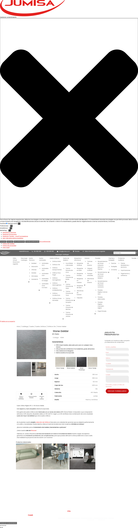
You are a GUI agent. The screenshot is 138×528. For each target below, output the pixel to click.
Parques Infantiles (90, 274)
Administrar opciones (9, 232)
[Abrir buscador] (137, 253)
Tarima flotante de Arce (69, 270)
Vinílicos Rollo (56, 261)
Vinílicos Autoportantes (57, 269)
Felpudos (79, 298)
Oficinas (33, 270)
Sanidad (33, 263)
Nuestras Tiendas (33, 497)
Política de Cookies (8, 244)
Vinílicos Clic (56, 265)
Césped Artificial (89, 269)
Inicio (18, 326)
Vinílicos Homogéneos (56, 279)
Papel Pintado (102, 311)
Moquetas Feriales (80, 274)
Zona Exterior (55, 505)
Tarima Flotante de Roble (69, 277)
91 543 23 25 (90, 520)
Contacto (31, 499)
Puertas (113, 263)
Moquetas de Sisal (80, 286)
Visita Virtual (32, 495)
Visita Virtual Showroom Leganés (94, 251)
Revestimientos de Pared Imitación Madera (102, 275)
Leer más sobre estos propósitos (13, 238)
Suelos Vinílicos (54, 258)
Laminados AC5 (45, 269)
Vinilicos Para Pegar (56, 274)
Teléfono (108, 358)
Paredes (97, 258)
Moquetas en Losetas (80, 280)
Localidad (108, 363)
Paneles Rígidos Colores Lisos (102, 292)
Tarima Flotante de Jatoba (69, 314)
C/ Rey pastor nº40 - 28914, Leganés (115, 493)
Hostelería (34, 279)
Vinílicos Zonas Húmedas (56, 299)
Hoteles (33, 273)
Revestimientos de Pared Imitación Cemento (102, 284)
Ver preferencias (19, 241)
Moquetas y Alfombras (77, 259)
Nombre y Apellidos (111, 347)
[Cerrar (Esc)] (5, 525)
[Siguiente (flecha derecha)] (2, 527)
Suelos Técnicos (31, 259)
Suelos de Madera (66, 259)
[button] (69, 118)
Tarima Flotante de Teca (69, 293)
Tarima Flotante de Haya (69, 286)
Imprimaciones (125, 270)
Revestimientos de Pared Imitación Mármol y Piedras (102, 265)
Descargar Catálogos (62, 254)
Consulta (108, 374)
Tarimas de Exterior (89, 263)
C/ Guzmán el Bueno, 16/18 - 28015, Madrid (117, 495)
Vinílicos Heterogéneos (56, 284)
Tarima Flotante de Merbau (69, 307)
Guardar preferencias (32, 241)
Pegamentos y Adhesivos (125, 274)
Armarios (114, 270)
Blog (29, 501)
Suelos (32, 326)
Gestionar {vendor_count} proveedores (15, 236)
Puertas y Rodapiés (112, 259)
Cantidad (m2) (109, 369)
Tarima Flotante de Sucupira (69, 300)
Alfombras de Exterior (80, 293)
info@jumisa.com (64, 251)
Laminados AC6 (45, 274)
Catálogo (25, 326)
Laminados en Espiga (45, 279)
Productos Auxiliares (121, 259)
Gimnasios (34, 276)
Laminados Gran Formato (45, 285)
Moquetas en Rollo (80, 269)
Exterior (87, 258)
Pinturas (33, 430)
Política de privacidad (9, 246)
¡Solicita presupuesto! (112, 333)
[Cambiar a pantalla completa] (2, 525)
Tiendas (77, 251)
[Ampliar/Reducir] (0, 525)
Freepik (30, 515)
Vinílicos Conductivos (56, 294)
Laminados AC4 (45, 264)
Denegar (10, 241)
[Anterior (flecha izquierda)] (0, 527)
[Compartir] (3, 525)
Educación (34, 266)
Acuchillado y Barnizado (69, 264)
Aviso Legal (6, 247)
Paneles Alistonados (101, 298)
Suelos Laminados (42, 259)
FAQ (29, 493)
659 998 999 (50, 251)
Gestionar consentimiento (8, 523)
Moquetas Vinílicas (80, 264)
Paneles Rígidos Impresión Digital (101, 305)
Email (107, 352)
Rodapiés (114, 266)
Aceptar (3, 241)
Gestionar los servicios (10, 234)
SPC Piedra (55, 334)
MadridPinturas (24, 251)
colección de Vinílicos (43, 422)
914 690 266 (37, 251)
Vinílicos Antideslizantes (57, 289)
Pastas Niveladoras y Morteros (125, 265)
